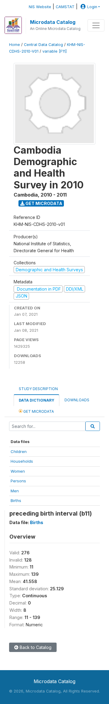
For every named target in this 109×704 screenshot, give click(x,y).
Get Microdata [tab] (38, 411)
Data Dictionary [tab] (36, 400)
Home (14, 44)
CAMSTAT (65, 7)
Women (18, 471)
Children (19, 451)
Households (22, 461)
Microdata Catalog (52, 22)
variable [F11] (54, 51)
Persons (18, 480)
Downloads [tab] (76, 400)
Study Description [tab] (38, 388)
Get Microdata (43, 203)
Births (16, 500)
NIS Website (40, 7)
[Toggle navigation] (96, 25)
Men (15, 490)
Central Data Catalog (43, 44)
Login (92, 7)
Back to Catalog (34, 647)
